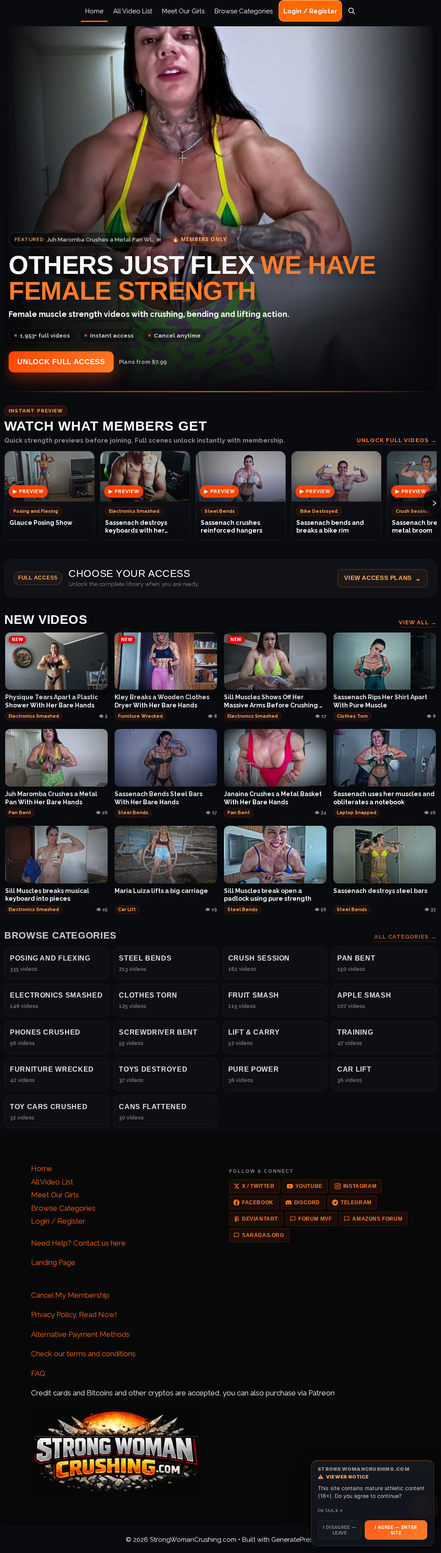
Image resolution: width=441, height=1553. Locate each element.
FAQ (38, 1373)
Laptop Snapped (356, 812)
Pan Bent (20, 812)
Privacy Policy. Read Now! (74, 1314)
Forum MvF (315, 1219)
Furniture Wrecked (140, 716)
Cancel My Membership (70, 1295)
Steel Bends (133, 812)
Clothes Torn (352, 716)
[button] (220, 578)
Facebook (257, 1203)
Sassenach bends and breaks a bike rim (330, 526)
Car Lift (127, 909)
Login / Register (310, 11)
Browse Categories (243, 11)
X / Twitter (258, 1186)
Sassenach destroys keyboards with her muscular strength (136, 526)
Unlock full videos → (397, 440)
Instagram (359, 1186)
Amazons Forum (377, 1219)
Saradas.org (263, 1235)
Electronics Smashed (34, 716)
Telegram (356, 1203)
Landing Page (53, 1262)
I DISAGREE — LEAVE (339, 1530)
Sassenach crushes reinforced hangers (231, 526)
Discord (307, 1203)
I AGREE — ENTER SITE (396, 1530)
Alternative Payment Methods (80, 1334)
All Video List (132, 11)
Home (94, 11)
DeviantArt (260, 1219)
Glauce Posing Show (40, 522)
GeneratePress (293, 1540)
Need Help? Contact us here (78, 1243)
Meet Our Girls (183, 11)
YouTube (309, 1186)
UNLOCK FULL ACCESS (61, 362)
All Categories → (405, 937)
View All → (418, 622)
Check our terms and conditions (83, 1353)
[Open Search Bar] (351, 11)
